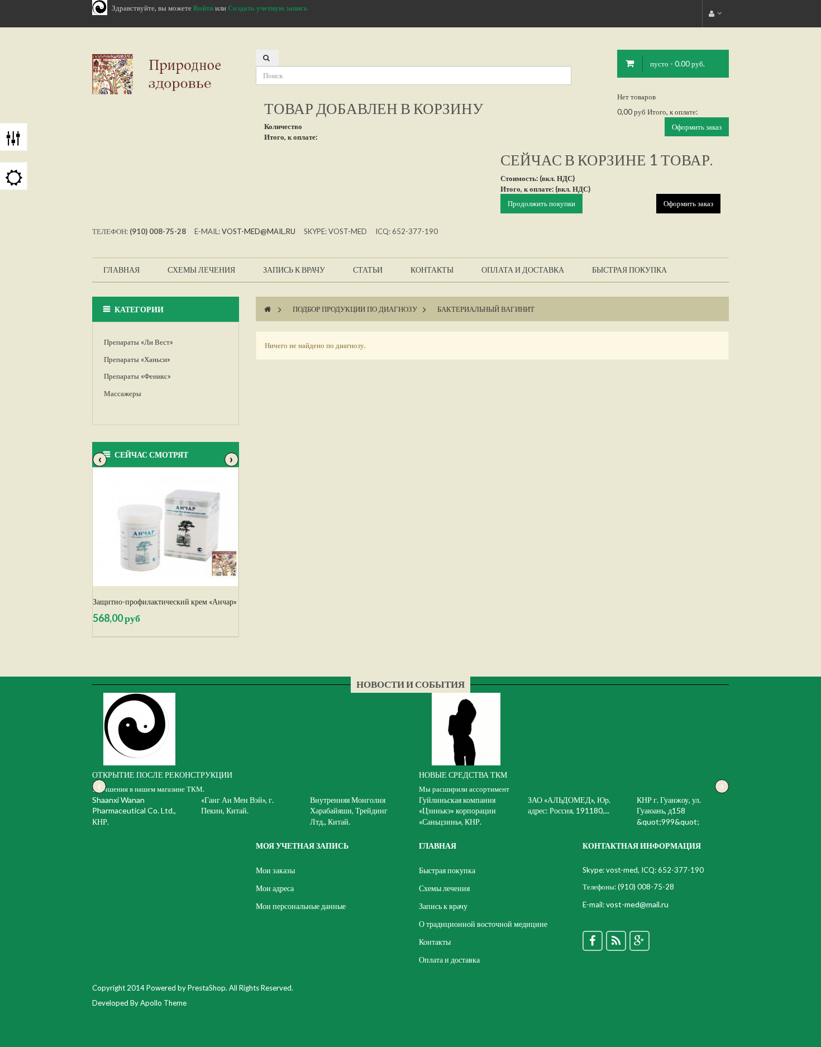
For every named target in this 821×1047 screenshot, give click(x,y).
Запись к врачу (443, 906)
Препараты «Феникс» (137, 376)
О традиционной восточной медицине (483, 924)
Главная (437, 845)
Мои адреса (275, 888)
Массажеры (122, 393)
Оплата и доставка (449, 959)
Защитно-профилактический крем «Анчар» (165, 601)
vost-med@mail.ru (258, 231)
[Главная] (267, 308)
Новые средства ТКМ (463, 774)
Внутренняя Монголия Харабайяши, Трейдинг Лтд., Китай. (349, 811)
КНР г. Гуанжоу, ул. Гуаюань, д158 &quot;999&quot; (669, 811)
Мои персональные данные (301, 906)
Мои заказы (275, 870)
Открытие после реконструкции (162, 774)
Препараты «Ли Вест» (138, 341)
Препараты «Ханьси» (137, 359)
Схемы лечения (444, 888)
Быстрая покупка (447, 870)
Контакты (435, 941)
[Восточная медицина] (165, 73)
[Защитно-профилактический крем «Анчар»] (165, 527)
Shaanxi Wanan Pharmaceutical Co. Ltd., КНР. (134, 811)
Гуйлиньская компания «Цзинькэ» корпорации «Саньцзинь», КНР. (457, 811)
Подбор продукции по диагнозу (355, 308)
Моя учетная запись (302, 845)
